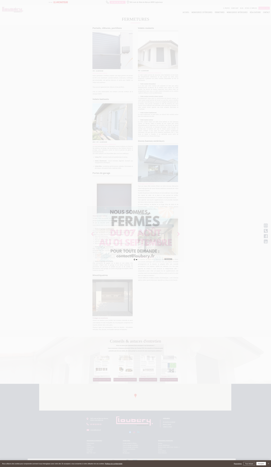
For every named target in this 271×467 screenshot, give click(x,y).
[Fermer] (268, 463)
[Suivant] (178, 234)
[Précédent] (92, 234)
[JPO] (136, 259)
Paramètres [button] (238, 464)
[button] (171, 208)
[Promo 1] (134, 259)
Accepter (261, 464)
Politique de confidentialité (113, 464)
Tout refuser (249, 464)
